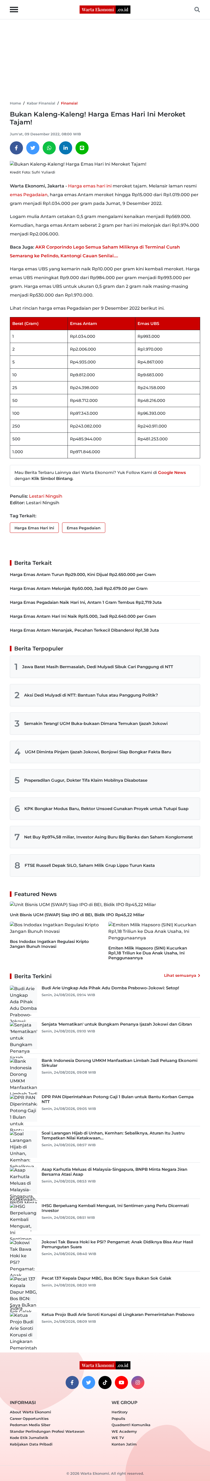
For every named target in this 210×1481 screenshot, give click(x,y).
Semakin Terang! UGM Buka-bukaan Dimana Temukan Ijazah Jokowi (96, 723)
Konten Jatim (124, 1444)
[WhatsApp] (49, 147)
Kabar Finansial (41, 103)
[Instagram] (137, 1382)
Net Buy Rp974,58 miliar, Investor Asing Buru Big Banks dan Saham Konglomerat (108, 837)
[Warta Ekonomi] (105, 9)
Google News (172, 472)
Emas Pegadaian (84, 527)
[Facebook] (16, 147)
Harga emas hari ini (90, 186)
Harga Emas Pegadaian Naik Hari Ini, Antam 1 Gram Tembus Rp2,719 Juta (86, 602)
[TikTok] (105, 1382)
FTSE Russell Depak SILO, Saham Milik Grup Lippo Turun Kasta (90, 865)
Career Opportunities (29, 1418)
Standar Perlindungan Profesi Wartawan (47, 1431)
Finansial (69, 103)
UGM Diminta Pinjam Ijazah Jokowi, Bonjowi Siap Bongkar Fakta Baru (98, 751)
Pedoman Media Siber (30, 1425)
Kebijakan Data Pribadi (31, 1444)
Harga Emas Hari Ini (34, 527)
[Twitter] (32, 147)
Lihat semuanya (180, 975)
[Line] (82, 147)
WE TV (118, 1437)
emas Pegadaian (29, 194)
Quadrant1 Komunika (131, 1425)
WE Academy (124, 1431)
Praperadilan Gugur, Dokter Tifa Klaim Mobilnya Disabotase (85, 780)
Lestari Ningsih (45, 496)
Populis (118, 1418)
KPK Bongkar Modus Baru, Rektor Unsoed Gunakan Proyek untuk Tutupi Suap (106, 808)
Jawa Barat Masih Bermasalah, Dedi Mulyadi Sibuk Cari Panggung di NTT (97, 666)
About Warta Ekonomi (30, 1412)
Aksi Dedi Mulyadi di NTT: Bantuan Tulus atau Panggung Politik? (91, 695)
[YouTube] (121, 1382)
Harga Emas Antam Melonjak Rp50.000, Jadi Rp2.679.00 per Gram (79, 588)
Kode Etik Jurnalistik (29, 1437)
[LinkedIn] (65, 147)
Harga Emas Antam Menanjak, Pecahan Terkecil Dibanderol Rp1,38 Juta (84, 630)
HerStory (120, 1412)
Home (15, 103)
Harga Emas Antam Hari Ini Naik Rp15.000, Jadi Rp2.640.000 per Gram (83, 616)
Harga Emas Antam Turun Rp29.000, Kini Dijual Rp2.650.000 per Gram (83, 574)
